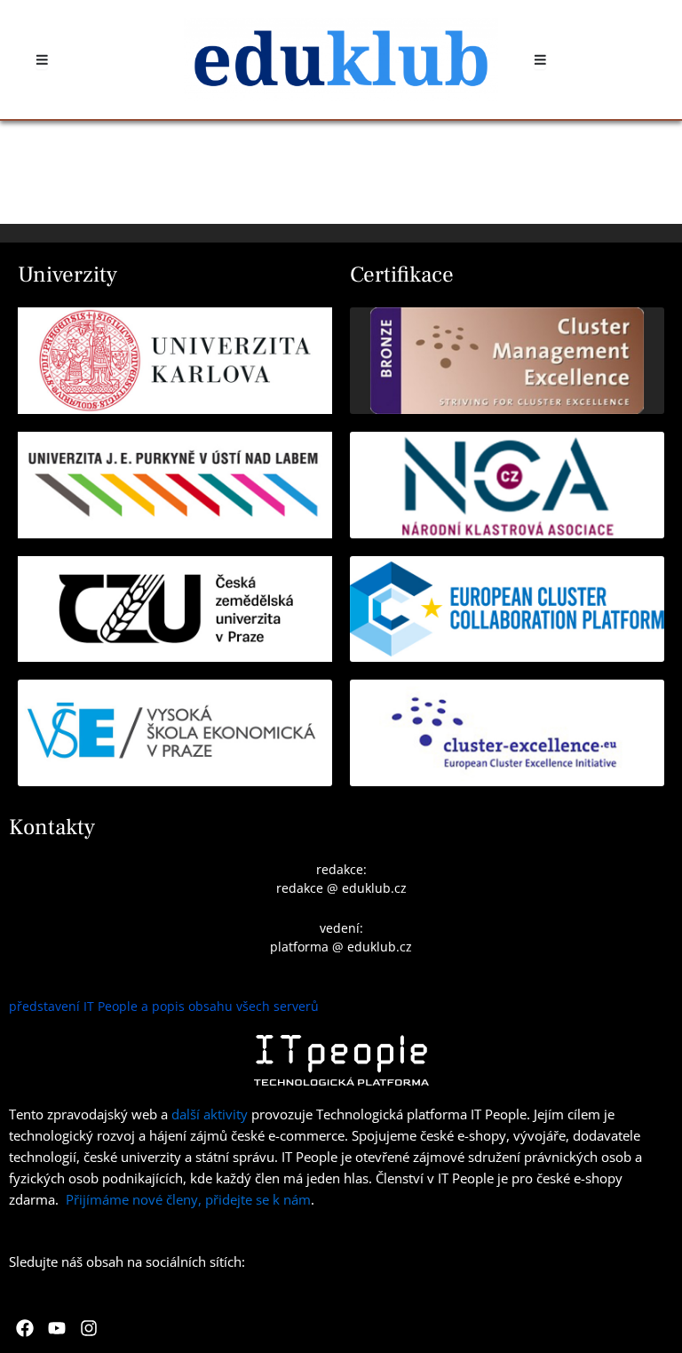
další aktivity (209, 1114)
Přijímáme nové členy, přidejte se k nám (188, 1199)
